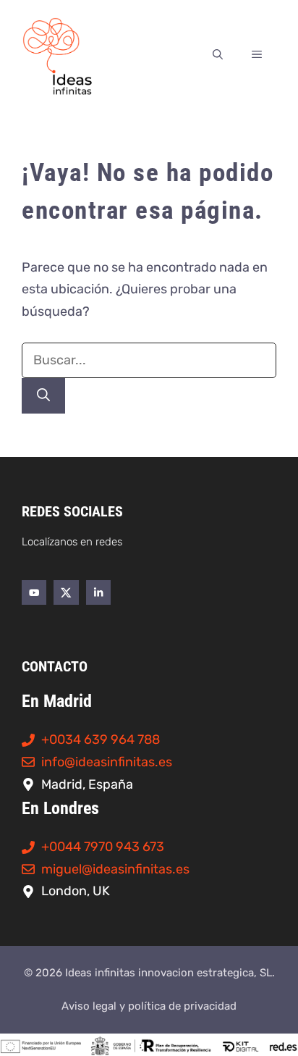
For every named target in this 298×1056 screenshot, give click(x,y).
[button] (217, 55)
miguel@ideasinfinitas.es (115, 869)
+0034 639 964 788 (100, 739)
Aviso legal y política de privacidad (149, 1006)
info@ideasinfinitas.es (106, 762)
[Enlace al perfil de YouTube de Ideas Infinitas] (34, 592)
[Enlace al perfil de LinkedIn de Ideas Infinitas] (98, 592)
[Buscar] (43, 396)
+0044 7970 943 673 (102, 847)
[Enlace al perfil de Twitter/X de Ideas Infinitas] (66, 592)
